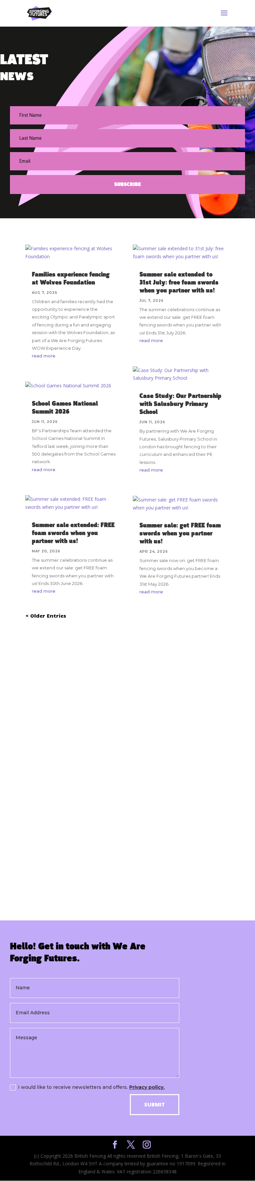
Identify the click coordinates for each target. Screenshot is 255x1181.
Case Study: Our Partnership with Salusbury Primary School (180, 404)
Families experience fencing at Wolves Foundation (71, 278)
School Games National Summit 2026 (65, 407)
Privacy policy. (147, 1087)
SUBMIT (154, 1104)
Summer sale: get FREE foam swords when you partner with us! (180, 533)
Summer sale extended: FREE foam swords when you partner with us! (73, 533)
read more (43, 355)
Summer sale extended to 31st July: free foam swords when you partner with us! (178, 282)
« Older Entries (46, 616)
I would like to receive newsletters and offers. (91, 1087)
